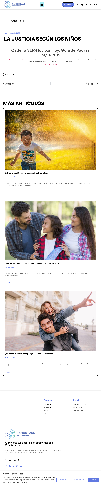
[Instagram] (78, 5)
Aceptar (93, 480)
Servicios (46, 407)
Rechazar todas (79, 480)
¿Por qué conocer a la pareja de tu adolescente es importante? (32, 263)
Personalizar (63, 480)
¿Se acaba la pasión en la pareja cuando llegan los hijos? (29, 354)
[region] (50, 478)
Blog (45, 413)
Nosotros (46, 404)
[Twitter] (87, 5)
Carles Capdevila (26, 60)
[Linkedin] (91, 5)
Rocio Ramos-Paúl (11, 60)
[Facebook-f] (6, 466)
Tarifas (46, 410)
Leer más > (8, 192)
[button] (42, 4)
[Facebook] (82, 5)
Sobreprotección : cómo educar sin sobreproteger (27, 173)
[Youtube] (96, 5)
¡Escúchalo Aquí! (50, 64)
